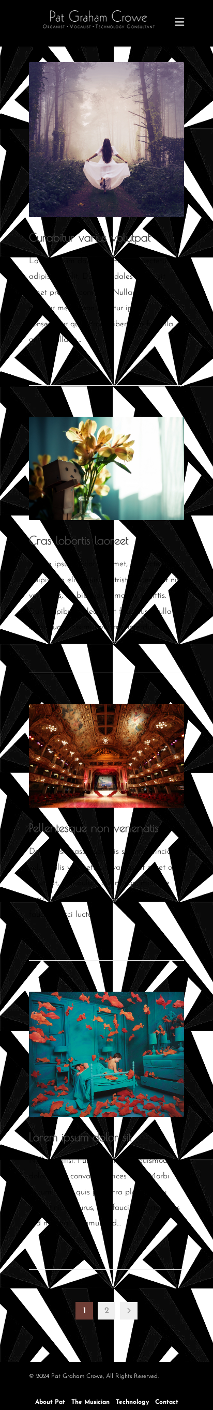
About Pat (50, 1402)
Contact (166, 1402)
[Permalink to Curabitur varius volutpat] (106, 139)
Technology (132, 1402)
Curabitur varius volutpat (89, 237)
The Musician (90, 1402)
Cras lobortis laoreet (78, 540)
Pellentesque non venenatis (94, 828)
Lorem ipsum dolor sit (80, 1137)
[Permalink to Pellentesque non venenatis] (106, 756)
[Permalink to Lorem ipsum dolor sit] (106, 1054)
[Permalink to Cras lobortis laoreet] (106, 468)
